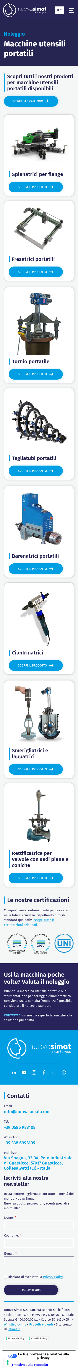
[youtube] (24, 1073)
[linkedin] (14, 1073)
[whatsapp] (64, 1073)
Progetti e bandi (41, 1324)
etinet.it (14, 1329)
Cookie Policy (39, 1338)
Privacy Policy (53, 1277)
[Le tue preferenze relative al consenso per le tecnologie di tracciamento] (7, 1362)
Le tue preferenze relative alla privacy (43, 1356)
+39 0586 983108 (20, 1127)
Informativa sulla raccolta (26, 1364)
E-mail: (9, 1253)
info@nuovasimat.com (26, 1111)
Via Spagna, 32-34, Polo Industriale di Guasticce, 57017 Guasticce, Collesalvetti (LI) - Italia (38, 1163)
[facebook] (44, 1073)
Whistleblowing (15, 1324)
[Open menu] (71, 10)
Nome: (9, 1218)
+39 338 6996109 (19, 1142)
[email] (54, 1073)
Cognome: (11, 1235)
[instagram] (34, 1073)
